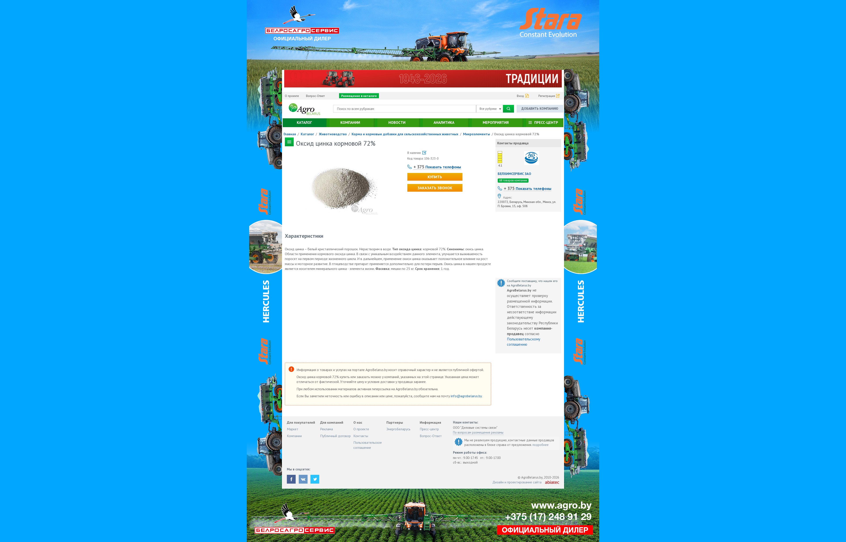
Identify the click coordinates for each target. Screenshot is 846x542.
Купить (435, 176)
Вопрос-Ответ (315, 96)
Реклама (326, 429)
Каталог (304, 122)
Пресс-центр (546, 122)
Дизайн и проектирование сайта (517, 482)
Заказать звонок (434, 187)
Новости (396, 122)
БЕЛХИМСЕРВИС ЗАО (514, 173)
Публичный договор (335, 436)
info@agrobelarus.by (466, 396)
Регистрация (546, 96)
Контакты (360, 436)
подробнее (540, 445)
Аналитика (444, 122)
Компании (350, 122)
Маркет (292, 429)
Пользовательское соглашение (367, 444)
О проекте (292, 96)
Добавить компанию (539, 108)
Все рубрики (488, 109)
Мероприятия (496, 122)
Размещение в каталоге (359, 96)
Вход (520, 96)
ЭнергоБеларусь (398, 429)
